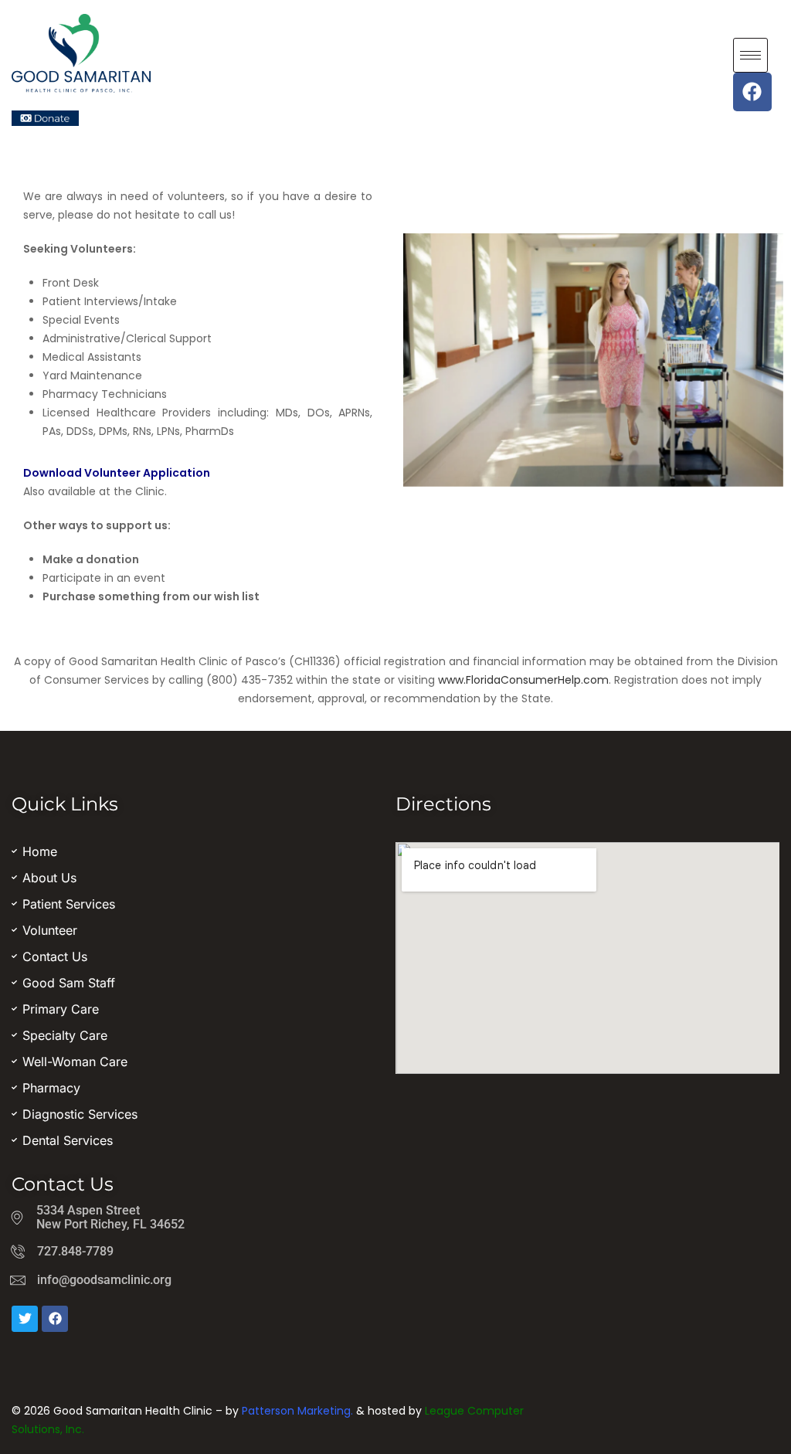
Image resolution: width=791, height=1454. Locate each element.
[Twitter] (25, 1319)
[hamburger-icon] (750, 55)
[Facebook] (752, 92)
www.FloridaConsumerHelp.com (523, 680)
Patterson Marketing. (297, 1410)
